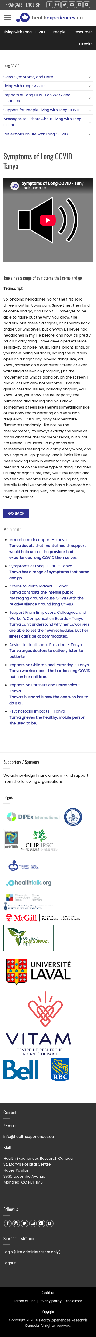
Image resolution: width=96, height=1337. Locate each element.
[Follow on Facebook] (49, 4)
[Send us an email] (72, 4)
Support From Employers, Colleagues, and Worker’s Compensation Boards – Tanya (49, 624)
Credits (86, 44)
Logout (9, 1263)
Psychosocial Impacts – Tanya (47, 717)
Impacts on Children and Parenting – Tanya (49, 671)
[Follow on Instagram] (57, 4)
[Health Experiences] (50, 18)
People (59, 32)
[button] (7, 17)
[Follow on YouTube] (86, 4)
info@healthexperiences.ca (29, 1136)
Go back (16, 513)
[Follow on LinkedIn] (79, 4)
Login (8, 1252)
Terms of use (24, 1301)
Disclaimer (74, 1301)
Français (13, 4)
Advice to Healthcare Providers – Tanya (46, 650)
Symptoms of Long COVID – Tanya (49, 572)
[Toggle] (90, 77)
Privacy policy (50, 1301)
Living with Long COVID (24, 32)
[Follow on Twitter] (64, 4)
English (33, 4)
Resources (83, 32)
